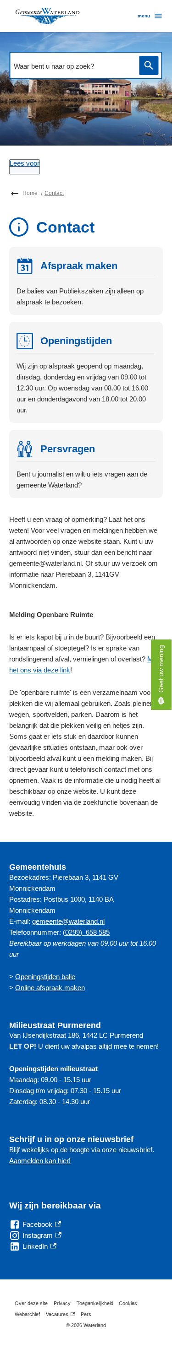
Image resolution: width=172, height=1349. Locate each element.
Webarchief (27, 1314)
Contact (54, 193)
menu (144, 15)
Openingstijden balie (45, 977)
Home (30, 193)
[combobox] (71, 66)
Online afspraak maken (50, 987)
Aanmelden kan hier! (40, 1161)
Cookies (128, 1303)
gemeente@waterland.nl (68, 921)
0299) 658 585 (87, 932)
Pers (86, 1314)
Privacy (62, 1303)
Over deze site (31, 1303)
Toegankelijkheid (95, 1303)
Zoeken (148, 66)
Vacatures (60, 1315)
